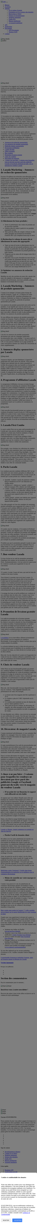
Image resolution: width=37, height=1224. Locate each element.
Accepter (17, 1220)
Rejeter (6, 1220)
